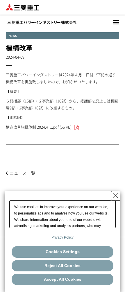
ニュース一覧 (22, 173)
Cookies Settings (63, 251)
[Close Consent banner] (115, 195)
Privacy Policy (62, 237)
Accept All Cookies (62, 279)
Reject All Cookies (62, 265)
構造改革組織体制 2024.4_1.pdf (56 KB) (39, 127)
